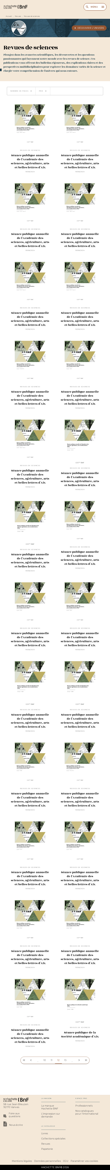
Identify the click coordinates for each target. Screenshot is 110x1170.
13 (65, 1060)
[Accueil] (15, 7)
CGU (65, 1161)
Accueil (9, 16)
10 (44, 1060)
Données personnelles (47, 1161)
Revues (18, 16)
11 (52, 1060)
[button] (89, 28)
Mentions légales (22, 1161)
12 (58, 1060)
